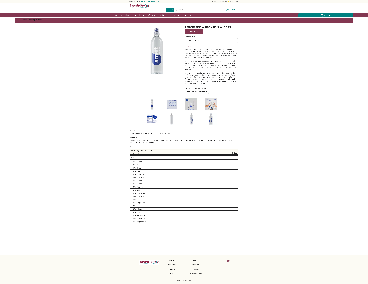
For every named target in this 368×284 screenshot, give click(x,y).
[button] (194, 31)
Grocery (32, 19)
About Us (195, 260)
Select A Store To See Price (196, 91)
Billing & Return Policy (196, 273)
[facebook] (224, 261)
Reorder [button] (231, 10)
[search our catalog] (176, 10)
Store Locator (172, 265)
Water (40, 19)
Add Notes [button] (189, 46)
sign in (143, 1)
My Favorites (224, 1)
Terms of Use (195, 265)
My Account (235, 1)
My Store (214, 1)
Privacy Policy (196, 269)
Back (18, 19)
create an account (153, 1)
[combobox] (170, 10)
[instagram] (228, 261)
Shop (25, 19)
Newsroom (172, 269)
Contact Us (172, 273)
